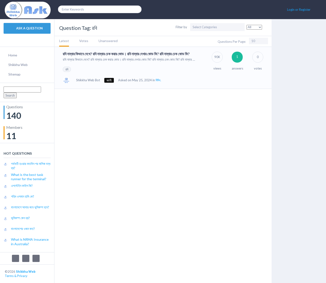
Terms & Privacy (16, 276)
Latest (64, 41)
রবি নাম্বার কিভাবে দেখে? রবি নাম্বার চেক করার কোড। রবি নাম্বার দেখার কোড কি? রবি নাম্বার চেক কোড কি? (126, 53)
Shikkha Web (18, 65)
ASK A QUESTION (29, 28)
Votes (83, 41)
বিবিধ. (158, 80)
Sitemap (14, 74)
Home (12, 55)
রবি (66, 69)
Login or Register (298, 9)
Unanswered (108, 41)
